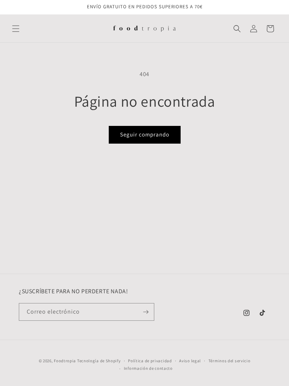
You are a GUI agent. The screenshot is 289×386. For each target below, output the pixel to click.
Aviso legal (190, 360)
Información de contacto (148, 368)
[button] (16, 28)
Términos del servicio (229, 360)
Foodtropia (65, 360)
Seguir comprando (144, 134)
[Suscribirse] (145, 312)
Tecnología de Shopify (99, 360)
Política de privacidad (150, 360)
